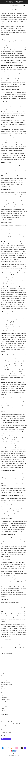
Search (2, 695)
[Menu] (1, 5)
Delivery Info (4, 697)
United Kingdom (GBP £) (13, 745)
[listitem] (14, 2)
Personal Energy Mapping (7, 684)
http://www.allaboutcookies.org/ (16, 568)
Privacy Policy (4, 706)
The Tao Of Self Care (5, 682)
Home (2, 673)
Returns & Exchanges (5, 699)
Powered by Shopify (14, 753)
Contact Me (4, 688)
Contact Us (3, 710)
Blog (2, 686)
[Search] (26, 5)
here (11, 725)
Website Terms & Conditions (7, 701)
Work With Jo (4, 680)
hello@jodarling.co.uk (6, 732)
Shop (2, 675)
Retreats (3, 678)
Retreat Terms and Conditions (8, 704)
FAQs (2, 708)
